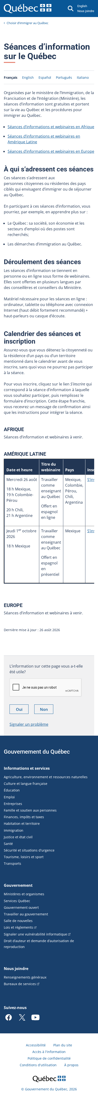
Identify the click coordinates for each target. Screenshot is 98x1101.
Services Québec (17, 901)
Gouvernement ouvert (21, 907)
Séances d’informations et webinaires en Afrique (51, 126)
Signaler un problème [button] (29, 724)
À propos (71, 1065)
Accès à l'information (49, 1051)
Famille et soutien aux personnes (30, 810)
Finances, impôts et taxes (24, 817)
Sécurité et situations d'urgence (29, 850)
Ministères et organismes (24, 894)
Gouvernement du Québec (37, 752)
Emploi (9, 797)
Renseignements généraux (25, 977)
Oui (22, 710)
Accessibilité (36, 1045)
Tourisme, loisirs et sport (24, 857)
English (82, 6)
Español (45, 77)
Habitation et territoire (22, 823)
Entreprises (13, 803)
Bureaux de (20, 984)
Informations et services (27, 768)
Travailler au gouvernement (26, 914)
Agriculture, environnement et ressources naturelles (46, 777)
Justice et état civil (18, 837)
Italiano (83, 77)
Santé (8, 843)
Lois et (18, 927)
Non (46, 710)
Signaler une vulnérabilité (35, 934)
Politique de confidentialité (49, 1058)
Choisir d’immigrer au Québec (27, 23)
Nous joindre (85, 11)
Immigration (13, 830)
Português (64, 77)
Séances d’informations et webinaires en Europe (51, 151)
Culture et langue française (25, 783)
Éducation (12, 790)
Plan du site (62, 1045)
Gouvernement (18, 885)
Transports (12, 863)
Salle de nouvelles (18, 920)
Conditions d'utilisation (38, 1065)
